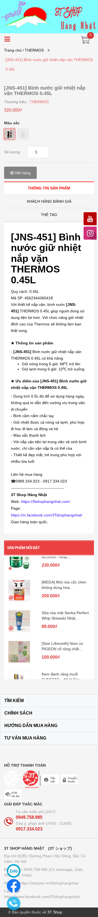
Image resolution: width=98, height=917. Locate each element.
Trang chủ (13, 50)
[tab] (49, 188)
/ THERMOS (33, 50)
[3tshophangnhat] (49, 16)
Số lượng (12, 152)
